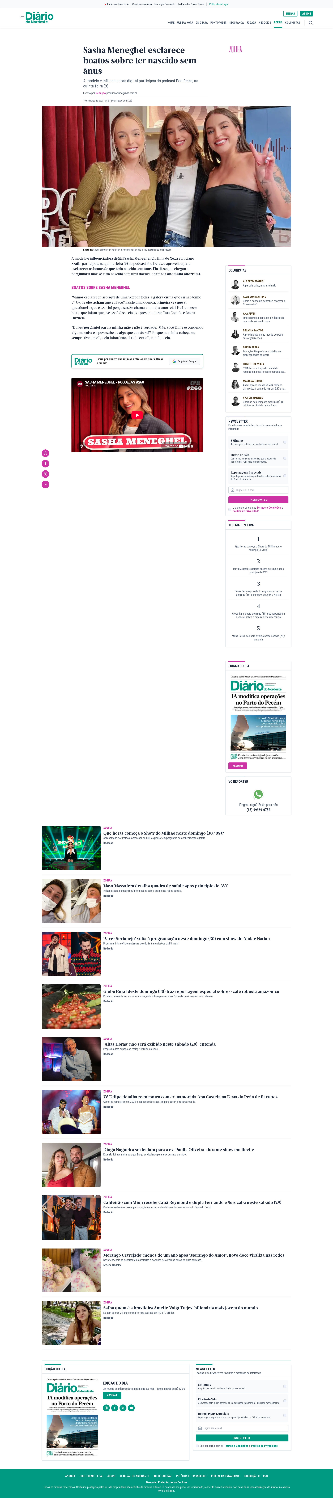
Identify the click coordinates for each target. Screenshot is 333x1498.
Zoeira (235, 49)
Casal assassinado (142, 4)
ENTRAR (290, 13)
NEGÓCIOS (265, 22)
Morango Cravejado (165, 4)
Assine (111, 1476)
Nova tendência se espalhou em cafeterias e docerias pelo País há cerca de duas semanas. (152, 1260)
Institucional (162, 1476)
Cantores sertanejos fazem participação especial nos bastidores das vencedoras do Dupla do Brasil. (157, 1207)
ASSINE (306, 13)
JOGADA (251, 22)
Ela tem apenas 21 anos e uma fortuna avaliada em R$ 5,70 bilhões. (139, 1312)
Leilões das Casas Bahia (191, 4)
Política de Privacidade (246, 511)
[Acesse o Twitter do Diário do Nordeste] (122, 1407)
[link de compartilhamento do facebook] (45, 463)
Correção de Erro (256, 1476)
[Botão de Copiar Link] (45, 484)
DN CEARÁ (202, 22)
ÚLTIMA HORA (185, 22)
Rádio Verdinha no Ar (118, 4)
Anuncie (70, 1476)
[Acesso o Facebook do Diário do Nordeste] (114, 1407)
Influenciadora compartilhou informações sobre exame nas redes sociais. (142, 890)
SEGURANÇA (236, 22)
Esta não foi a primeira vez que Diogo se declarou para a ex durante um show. (145, 1154)
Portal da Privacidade (225, 1476)
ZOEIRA (278, 22)
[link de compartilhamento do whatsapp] (45, 453)
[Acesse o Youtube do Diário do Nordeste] (131, 1407)
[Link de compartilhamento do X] (45, 474)
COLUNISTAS (292, 22)
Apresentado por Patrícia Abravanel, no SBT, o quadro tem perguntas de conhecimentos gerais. (154, 838)
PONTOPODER (218, 22)
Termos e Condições (269, 507)
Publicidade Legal (218, 4)
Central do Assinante (134, 1476)
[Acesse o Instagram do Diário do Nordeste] (106, 1407)
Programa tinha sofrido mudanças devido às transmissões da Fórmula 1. (141, 943)
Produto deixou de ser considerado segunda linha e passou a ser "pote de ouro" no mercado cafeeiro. (158, 996)
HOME (171, 22)
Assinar (238, 765)
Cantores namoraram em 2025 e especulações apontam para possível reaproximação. (149, 1101)
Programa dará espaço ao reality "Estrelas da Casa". (131, 1049)
